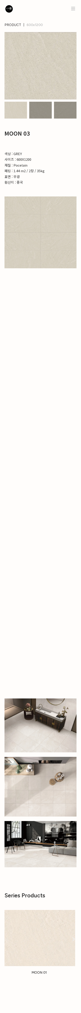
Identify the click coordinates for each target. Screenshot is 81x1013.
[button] (12, 25)
